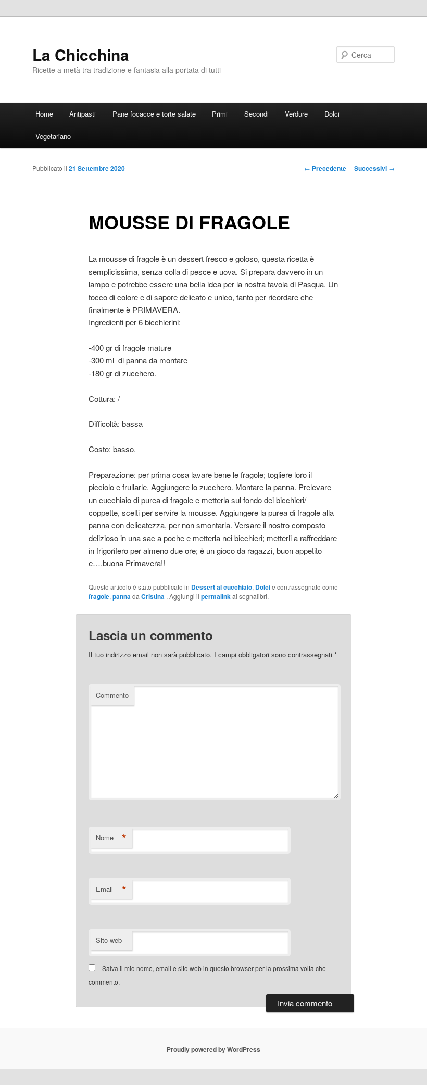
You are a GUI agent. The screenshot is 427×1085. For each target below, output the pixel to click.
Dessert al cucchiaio (221, 587)
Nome (111, 837)
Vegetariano (53, 136)
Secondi (256, 114)
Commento (112, 695)
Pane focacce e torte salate (154, 114)
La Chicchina (80, 54)
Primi (220, 114)
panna (121, 596)
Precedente (325, 168)
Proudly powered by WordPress (213, 1049)
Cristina (153, 596)
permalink (216, 596)
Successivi (374, 168)
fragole (99, 596)
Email (111, 889)
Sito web (109, 940)
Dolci (332, 114)
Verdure (296, 114)
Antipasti (82, 114)
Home (44, 114)
